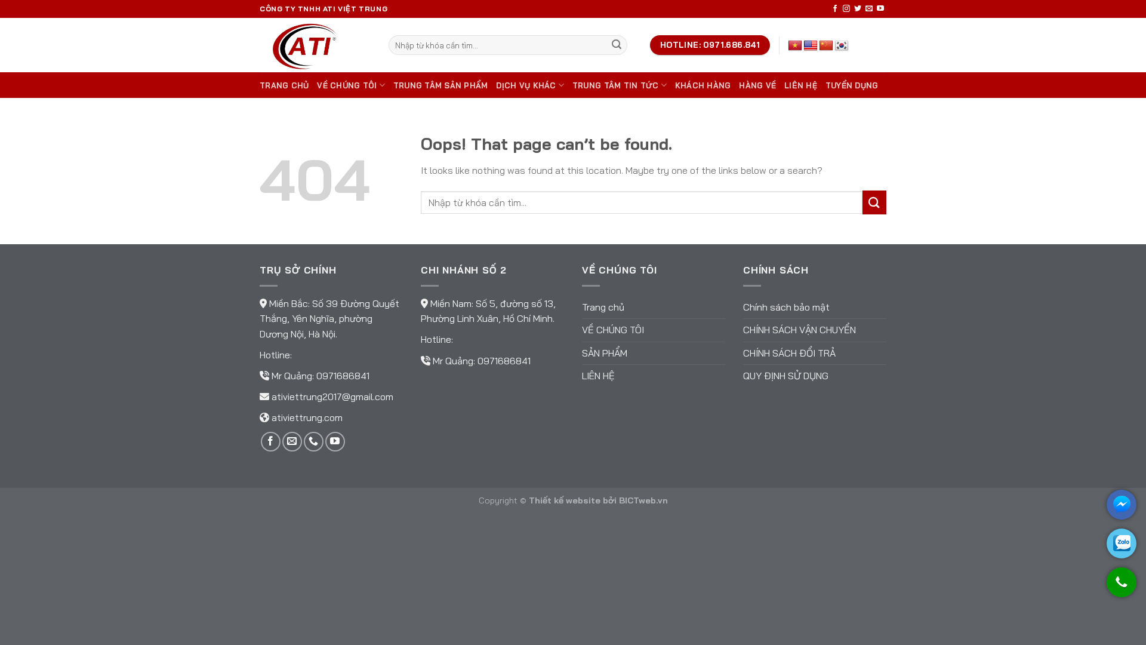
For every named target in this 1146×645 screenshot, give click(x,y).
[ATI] (315, 45)
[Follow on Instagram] (846, 9)
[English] (810, 46)
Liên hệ (800, 85)
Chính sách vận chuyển (799, 330)
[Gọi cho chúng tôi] (1121, 588)
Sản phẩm (604, 353)
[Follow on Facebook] (835, 9)
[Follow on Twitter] (857, 9)
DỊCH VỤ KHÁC (526, 85)
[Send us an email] (869, 9)
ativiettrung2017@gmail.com (332, 397)
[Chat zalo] (1121, 543)
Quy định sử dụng (785, 376)
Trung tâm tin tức (615, 85)
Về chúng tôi (347, 85)
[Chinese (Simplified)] (826, 46)
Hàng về (757, 85)
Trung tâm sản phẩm (440, 85)
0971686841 (342, 376)
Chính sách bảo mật (786, 307)
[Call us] (314, 442)
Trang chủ (284, 85)
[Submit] (616, 45)
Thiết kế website (564, 500)
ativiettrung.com (307, 417)
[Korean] (841, 46)
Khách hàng (703, 85)
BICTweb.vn (643, 500)
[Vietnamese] (795, 46)
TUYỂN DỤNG (852, 85)
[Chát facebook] (1121, 505)
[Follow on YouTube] (880, 9)
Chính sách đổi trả (789, 353)
